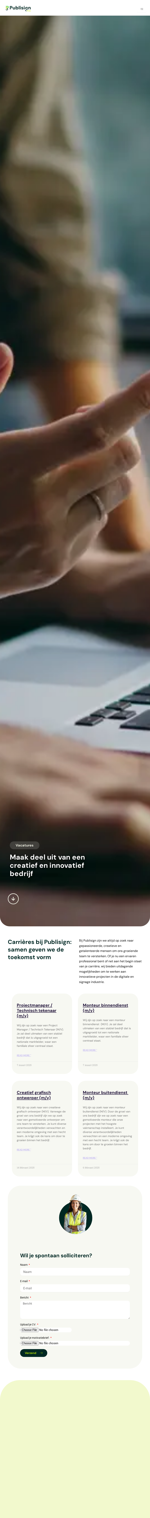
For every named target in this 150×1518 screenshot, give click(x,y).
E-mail (24, 1281)
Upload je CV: (28, 1324)
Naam (24, 1264)
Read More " (24, 1055)
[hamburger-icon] (141, 9)
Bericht (24, 1297)
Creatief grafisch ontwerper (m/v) (34, 1095)
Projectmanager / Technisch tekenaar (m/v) (36, 1010)
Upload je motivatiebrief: (35, 1337)
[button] (24, 845)
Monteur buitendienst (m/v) (105, 1095)
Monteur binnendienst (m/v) (105, 1007)
